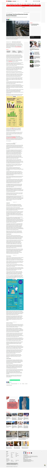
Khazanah (7, 453)
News (8, 12)
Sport (12, 5)
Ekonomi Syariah (12, 452)
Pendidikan (10, 5)
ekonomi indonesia (8, 383)
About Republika (8, 460)
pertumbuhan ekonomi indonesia (14, 383)
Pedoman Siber (17, 460)
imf (18, 383)
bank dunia (26, 383)
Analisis (12, 454)
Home (6, 12)
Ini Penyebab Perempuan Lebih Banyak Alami (20, 52)
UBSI (17, 5)
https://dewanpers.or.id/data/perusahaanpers (11, 464)
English (16, 456)
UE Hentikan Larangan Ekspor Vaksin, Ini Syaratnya (14, 51)
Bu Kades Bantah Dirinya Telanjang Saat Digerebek (8, 51)
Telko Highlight (20, 5)
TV (6, 457)
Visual (11, 456)
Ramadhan (12, 457)
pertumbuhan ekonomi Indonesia (11, 137)
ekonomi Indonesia (18, 46)
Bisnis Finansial (17, 455)
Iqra (11, 453)
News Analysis (11, 12)
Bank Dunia (10, 61)
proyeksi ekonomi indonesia (9, 385)
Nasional (8, 5)
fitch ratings (23, 383)
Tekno (11, 455)
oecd (20, 383)
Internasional (15, 5)
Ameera (7, 452)
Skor (16, 452)
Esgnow (7, 456)
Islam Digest (17, 453)
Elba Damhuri (8, 18)
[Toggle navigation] (7, 1)
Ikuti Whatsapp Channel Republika (15, 380)
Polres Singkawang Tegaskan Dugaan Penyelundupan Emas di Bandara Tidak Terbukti (35, 25)
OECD (13, 128)
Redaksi (12, 460)
